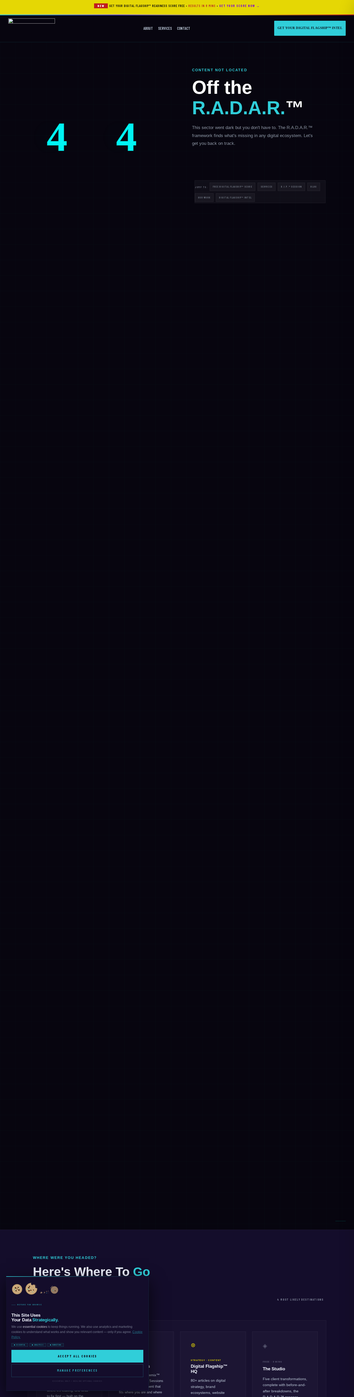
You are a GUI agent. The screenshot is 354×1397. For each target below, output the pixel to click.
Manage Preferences (77, 1370)
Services (165, 28)
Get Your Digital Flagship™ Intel (310, 28)
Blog (313, 186)
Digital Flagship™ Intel (235, 197)
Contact (183, 28)
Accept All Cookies (77, 1356)
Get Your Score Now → (239, 6)
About (148, 28)
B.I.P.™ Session (291, 186)
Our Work (204, 197)
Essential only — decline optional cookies (77, 1381)
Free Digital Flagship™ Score (232, 186)
